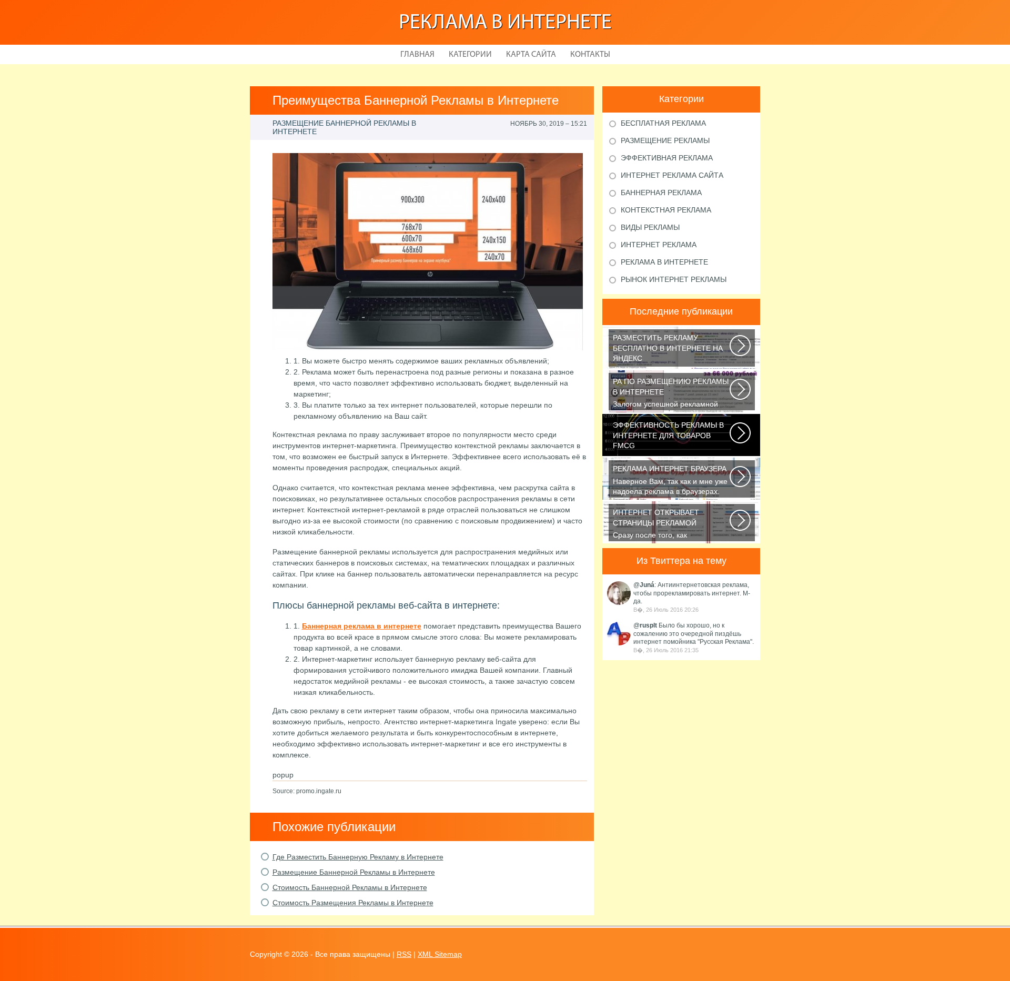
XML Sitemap (440, 954)
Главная (417, 54)
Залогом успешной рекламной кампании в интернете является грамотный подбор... (671, 393)
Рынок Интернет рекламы (673, 279)
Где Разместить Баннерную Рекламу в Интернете (357, 857)
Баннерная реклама (661, 192)
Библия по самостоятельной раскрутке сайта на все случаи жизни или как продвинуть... (668, 350)
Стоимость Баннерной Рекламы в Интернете (349, 887)
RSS (404, 954)
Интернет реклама (658, 244)
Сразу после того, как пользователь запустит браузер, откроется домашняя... (668, 524)
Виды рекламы (650, 227)
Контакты (590, 54)
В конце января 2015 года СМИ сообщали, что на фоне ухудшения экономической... (668, 437)
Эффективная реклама (667, 158)
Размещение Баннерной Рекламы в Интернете (353, 872)
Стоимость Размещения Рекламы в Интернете (352, 902)
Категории (470, 54)
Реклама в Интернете (505, 23)
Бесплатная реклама (663, 123)
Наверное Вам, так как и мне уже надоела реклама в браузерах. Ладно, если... (670, 481)
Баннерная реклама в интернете (361, 626)
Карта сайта (531, 54)
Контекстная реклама (666, 210)
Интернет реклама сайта (672, 175)
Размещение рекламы (665, 140)
